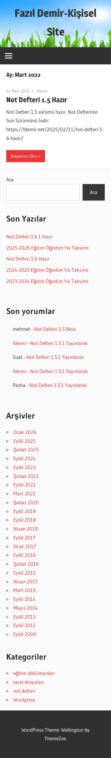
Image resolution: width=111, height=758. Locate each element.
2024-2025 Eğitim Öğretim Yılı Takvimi (47, 270)
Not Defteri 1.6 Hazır (27, 259)
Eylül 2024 (24, 458)
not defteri (24, 691)
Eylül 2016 (24, 555)
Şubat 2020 (26, 502)
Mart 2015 (24, 590)
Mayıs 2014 (25, 608)
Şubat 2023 (25, 476)
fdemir (42, 91)
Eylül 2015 (24, 573)
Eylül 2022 (24, 485)
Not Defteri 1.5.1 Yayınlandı (59, 343)
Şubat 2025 (25, 449)
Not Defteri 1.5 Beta (55, 329)
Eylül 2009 (24, 634)
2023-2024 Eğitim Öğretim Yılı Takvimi (47, 281)
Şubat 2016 (26, 564)
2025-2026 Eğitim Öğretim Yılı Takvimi (47, 248)
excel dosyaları (28, 682)
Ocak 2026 (24, 432)
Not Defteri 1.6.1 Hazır (29, 236)
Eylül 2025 (24, 441)
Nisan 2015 (25, 581)
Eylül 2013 (24, 617)
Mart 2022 (24, 493)
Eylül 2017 (24, 537)
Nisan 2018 (25, 529)
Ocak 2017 (24, 546)
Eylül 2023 (24, 467)
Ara (10, 179)
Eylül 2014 (24, 599)
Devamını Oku (24, 156)
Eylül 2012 (24, 625)
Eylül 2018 (24, 520)
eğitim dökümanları (34, 673)
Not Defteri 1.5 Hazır (36, 99)
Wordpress (24, 700)
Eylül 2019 (24, 511)
